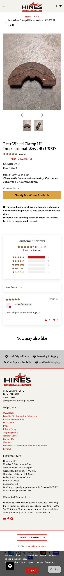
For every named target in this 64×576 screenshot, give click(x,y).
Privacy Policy (9, 429)
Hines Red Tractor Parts (35, 546)
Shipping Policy (10, 432)
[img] (13, 299)
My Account (8, 413)
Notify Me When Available (32, 195)
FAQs (5, 426)
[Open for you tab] (10, 566)
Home (28, 17)
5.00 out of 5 (39, 247)
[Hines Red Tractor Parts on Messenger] (11, 519)
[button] (10, 154)
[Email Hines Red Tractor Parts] (4, 519)
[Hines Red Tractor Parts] (32, 6)
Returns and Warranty (13, 419)
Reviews (7, 449)
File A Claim (8, 422)
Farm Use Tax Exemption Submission (20, 416)
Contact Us (8, 439)
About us (7, 442)
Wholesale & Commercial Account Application (25, 445)
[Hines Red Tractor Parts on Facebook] (8, 519)
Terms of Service (10, 435)
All (37, 17)
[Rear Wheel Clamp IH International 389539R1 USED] (32, 72)
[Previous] (23, 115)
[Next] (41, 115)
